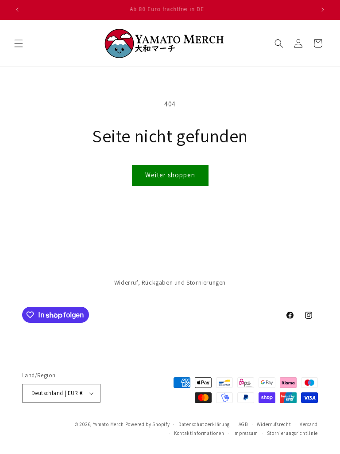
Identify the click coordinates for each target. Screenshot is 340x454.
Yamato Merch (108, 424)
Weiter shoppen (170, 175)
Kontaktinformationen (199, 433)
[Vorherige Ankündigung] (17, 10)
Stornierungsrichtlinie (292, 433)
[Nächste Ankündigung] (322, 10)
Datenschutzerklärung (204, 424)
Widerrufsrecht (274, 424)
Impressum (245, 433)
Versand (309, 424)
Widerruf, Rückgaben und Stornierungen (170, 282)
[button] (18, 43)
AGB (243, 424)
